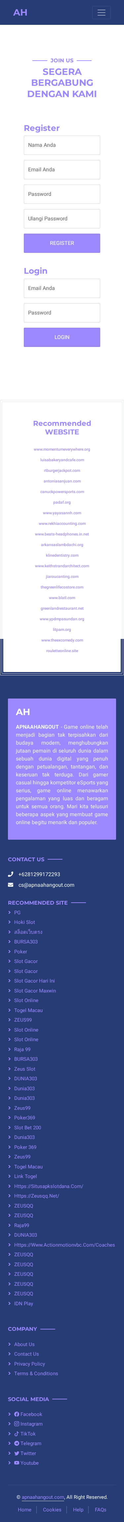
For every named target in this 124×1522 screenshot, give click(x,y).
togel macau (28, 1010)
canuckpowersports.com (62, 492)
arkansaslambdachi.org (62, 545)
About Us (24, 1344)
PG (17, 912)
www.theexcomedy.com (62, 640)
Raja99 (21, 1225)
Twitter (27, 1453)
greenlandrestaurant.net (62, 608)
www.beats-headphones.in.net (62, 534)
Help (78, 1509)
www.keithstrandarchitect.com (62, 566)
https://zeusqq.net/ (36, 1196)
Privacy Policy (29, 1364)
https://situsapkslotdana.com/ (48, 1186)
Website (62, 431)
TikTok (27, 1433)
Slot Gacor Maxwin (35, 990)
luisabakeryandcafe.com (62, 460)
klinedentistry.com (62, 555)
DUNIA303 (25, 1078)
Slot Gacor (26, 971)
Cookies (52, 1509)
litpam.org (62, 630)
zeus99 (22, 1156)
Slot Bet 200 (27, 1127)
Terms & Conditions (36, 1373)
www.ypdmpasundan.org (62, 619)
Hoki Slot (24, 922)
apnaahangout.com (43, 1497)
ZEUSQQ (23, 1206)
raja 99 (22, 1049)
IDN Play (23, 1303)
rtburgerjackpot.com (62, 471)
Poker (20, 951)
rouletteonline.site (62, 651)
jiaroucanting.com (62, 577)
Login (62, 337)
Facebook (30, 1414)
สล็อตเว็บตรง (28, 932)
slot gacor (26, 961)
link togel (25, 1176)
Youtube (29, 1463)
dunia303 (24, 1088)
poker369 (24, 1117)
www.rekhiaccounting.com (62, 524)
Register (62, 243)
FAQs (100, 1509)
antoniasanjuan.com (62, 481)
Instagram (31, 1424)
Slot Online (26, 1000)
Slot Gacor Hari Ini (34, 981)
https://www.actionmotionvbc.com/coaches (64, 1245)
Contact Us (26, 1354)
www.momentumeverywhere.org (62, 449)
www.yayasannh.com (62, 513)
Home (24, 1509)
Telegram (30, 1443)
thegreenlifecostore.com (62, 587)
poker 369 (25, 1147)
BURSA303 (26, 941)
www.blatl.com (62, 598)
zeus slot (24, 1069)
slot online (26, 1030)
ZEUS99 (23, 1020)
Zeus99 (22, 1108)
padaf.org (62, 502)
